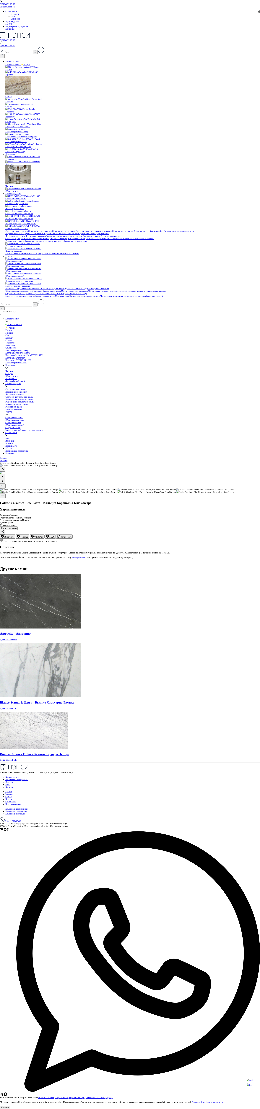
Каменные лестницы (15, 814)
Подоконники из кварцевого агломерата (24, 233)
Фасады (9, 373)
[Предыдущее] (2, 476)
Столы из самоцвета (80, 238)
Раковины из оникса (34, 241)
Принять (5, 1107)
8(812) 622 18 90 (7, 4)
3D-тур (8, 24)
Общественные (12, 376)
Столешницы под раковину (51, 288)
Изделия (9, 782)
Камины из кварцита (15, 253)
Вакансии (15, 19)
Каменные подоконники (16, 809)
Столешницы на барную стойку (149, 231)
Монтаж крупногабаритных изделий (146, 296)
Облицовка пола (13, 422)
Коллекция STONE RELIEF (18, 360)
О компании (11, 11)
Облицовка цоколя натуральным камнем (107, 291)
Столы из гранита (97, 238)
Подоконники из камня (16, 392)
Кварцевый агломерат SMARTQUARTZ (24, 355)
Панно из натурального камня (19, 399)
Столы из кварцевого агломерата (37, 238)
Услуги (8, 256)
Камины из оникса (52, 253)
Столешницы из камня (15, 389)
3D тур (8, 448)
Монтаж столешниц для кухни (19, 296)
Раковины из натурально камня (19, 402)
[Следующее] (2, 481)
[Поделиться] (2, 532)
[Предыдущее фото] (3, 486)
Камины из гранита (70, 253)
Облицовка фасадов (14, 420)
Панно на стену (12, 288)
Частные (9, 371)
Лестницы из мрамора (35, 236)
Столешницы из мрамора (63, 231)
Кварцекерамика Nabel (16, 363)
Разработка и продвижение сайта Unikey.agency (91, 1097)
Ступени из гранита (91, 236)
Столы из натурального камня (19, 397)
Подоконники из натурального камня (60, 233)
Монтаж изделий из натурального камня (24, 430)
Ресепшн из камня (13, 407)
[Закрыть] (2, 469)
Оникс (8, 335)
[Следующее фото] (3, 496)
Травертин (10, 343)
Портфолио (10, 154)
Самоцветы (10, 348)
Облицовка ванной (14, 417)
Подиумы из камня (100, 288)
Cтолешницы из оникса (123, 231)
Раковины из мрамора (54, 241)
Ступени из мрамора (110, 236)
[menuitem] (7, 536)
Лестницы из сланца (55, 236)
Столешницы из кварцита (40, 231)
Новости (15, 14)
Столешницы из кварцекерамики (179, 231)
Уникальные (11, 378)
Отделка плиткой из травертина (46, 293)
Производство (12, 21)
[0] (258, 12)
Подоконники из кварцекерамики (93, 233)
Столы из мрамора (13, 238)
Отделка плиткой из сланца (74, 293)
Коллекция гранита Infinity (17, 353)
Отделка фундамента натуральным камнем (146, 291)
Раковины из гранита (15, 241)
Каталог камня (12, 61)
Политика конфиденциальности (53, 1097)
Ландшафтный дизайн (15, 381)
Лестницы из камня (14, 394)
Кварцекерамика (13, 804)
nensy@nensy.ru (79, 557)
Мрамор (9, 333)
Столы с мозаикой (130, 238)
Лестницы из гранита (15, 236)
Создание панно (12, 427)
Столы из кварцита (62, 238)
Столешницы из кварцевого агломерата (93, 231)
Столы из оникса (114, 238)
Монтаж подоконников (44, 296)
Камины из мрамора (34, 253)
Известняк (10, 345)
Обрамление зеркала (29, 288)
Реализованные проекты (16, 779)
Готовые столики (146, 238)
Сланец (8, 340)
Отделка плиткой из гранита (18, 293)
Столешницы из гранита (16, 231)
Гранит (8, 330)
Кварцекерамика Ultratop (16, 350)
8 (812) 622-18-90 (13, 821)
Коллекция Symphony (15, 358)
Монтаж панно (122, 296)
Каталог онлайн (13, 64)
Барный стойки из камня (16, 404)
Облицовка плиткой (14, 425)
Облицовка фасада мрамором (74, 291)
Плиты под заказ (9, 528)
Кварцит (9, 338)
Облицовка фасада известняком (46, 291)
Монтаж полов (62, 296)
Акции (11, 328)
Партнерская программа (16, 26)
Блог (13, 16)
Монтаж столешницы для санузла (84, 296)
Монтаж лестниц (108, 296)
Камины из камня (13, 409)
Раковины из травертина (75, 241)
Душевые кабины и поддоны (77, 288)
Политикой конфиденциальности (207, 1102)
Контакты (9, 29)
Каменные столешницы (16, 811)
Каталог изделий (13, 193)
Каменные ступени (73, 236)
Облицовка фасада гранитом (18, 291)
